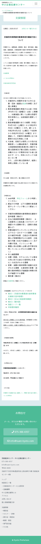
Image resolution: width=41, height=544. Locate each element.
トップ (4, 11)
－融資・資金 (6, 520)
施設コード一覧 (14, 304)
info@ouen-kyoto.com (22, 440)
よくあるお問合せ (8, 78)
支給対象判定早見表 (9, 83)
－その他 (5, 527)
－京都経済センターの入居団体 (13, 486)
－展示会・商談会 (8, 517)
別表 (24, 103)
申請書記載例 (13, 307)
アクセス (5, 496)
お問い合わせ (6, 499)
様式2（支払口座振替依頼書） (20, 299)
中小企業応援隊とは (9, 492)
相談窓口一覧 (6, 483)
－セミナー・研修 (8, 514)
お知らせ (10, 11)
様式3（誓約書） (15, 301)
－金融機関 (6, 489)
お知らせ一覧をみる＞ (30, 28)
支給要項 (6, 73)
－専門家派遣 (6, 523)
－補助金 (5, 510)
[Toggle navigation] (36, 3)
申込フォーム (22, 198)
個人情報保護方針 (8, 502)
